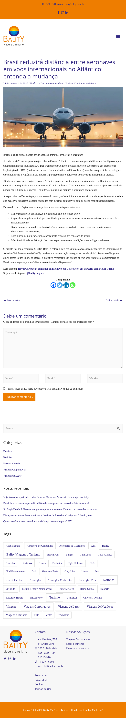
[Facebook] (53, 285)
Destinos (7, 451)
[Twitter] (60, 285)
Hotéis (85, 571)
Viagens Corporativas (14, 469)
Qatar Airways (66, 588)
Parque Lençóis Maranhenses (37, 588)
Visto (36, 615)
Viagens (11, 606)
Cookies (39, 684)
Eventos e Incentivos (77, 648)
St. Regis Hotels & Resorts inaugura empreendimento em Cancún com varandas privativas (50, 509)
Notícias (34, 83)
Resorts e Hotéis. (14, 597)
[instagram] (63, 12)
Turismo (54, 597)
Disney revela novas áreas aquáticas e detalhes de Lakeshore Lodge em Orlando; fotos (48, 515)
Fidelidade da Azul (15, 571)
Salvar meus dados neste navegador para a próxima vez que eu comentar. (45, 388)
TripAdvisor (36, 597)
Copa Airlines (105, 554)
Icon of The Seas (14, 580)
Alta (93, 545)
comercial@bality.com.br (71, 4)
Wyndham (63, 615)
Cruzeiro (10, 563)
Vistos (49, 615)
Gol (34, 571)
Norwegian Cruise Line (60, 580)
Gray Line (69, 571)
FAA (92, 563)
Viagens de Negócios (100, 606)
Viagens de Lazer (12, 475)
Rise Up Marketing (93, 710)
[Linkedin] (66, 285)
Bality (105, 545)
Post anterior (12, 300)
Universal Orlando (92, 597)
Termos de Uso (43, 688)
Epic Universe (75, 563)
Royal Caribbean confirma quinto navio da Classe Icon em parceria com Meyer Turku (66, 268)
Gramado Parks (50, 571)
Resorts (104, 588)
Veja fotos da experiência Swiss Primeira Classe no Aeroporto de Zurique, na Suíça (46, 497)
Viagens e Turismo (16, 614)
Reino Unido (87, 588)
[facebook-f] (59, 12)
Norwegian (35, 580)
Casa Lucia (85, 554)
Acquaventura (13, 545)
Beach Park (53, 554)
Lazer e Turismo (75, 643)
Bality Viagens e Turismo (23, 554)
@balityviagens (35, 273)
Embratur (57, 563)
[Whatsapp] (72, 285)
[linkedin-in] (67, 12)
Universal (72, 597)
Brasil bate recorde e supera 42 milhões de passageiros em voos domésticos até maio (46, 503)
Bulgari (69, 554)
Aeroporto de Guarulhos (72, 545)
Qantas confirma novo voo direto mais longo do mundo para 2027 (37, 521)
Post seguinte (113, 300)
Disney (42, 563)
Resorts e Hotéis (11, 463)
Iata (97, 571)
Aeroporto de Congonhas (40, 545)
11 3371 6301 (49, 4)
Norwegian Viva (87, 580)
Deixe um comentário (52, 83)
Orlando (10, 588)
